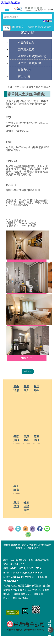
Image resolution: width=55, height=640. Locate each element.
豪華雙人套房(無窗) (29, 62)
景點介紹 (26, 438)
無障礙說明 (32, 548)
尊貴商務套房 (26, 42)
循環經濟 (32, 26)
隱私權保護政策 (12, 545)
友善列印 (28, 535)
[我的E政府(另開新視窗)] (25, 615)
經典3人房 (24, 76)
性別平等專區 (26, 506)
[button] (51, 630)
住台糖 (32, 529)
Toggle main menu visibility (10, 9)
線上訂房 (16, 488)
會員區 (25, 529)
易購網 (47, 26)
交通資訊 (36, 438)
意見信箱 (16, 504)
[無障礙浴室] (28, 354)
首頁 (9, 87)
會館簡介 (26, 388)
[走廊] (28, 258)
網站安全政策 (29, 545)
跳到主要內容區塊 (10, 2)
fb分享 (40, 529)
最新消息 (16, 388)
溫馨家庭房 (24, 69)
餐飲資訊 (16, 438)
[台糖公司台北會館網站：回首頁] (28, 8)
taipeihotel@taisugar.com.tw (27, 572)
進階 (6, 28)
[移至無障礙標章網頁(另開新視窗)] (13, 613)
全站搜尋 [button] (47, 21)
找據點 (18, 529)
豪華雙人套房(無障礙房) (32, 56)
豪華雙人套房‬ (26, 49)
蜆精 (40, 26)
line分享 (47, 529)
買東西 (11, 529)
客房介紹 (19, 87)
